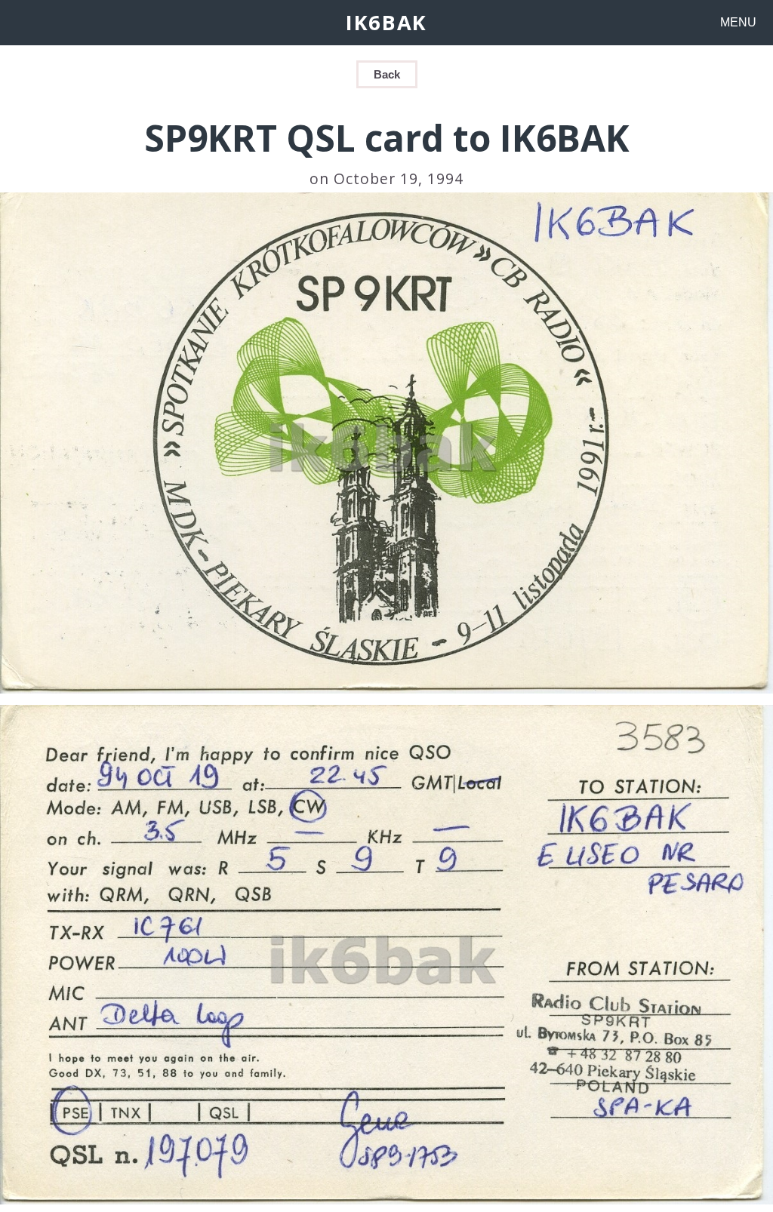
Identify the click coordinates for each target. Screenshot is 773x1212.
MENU (738, 22)
